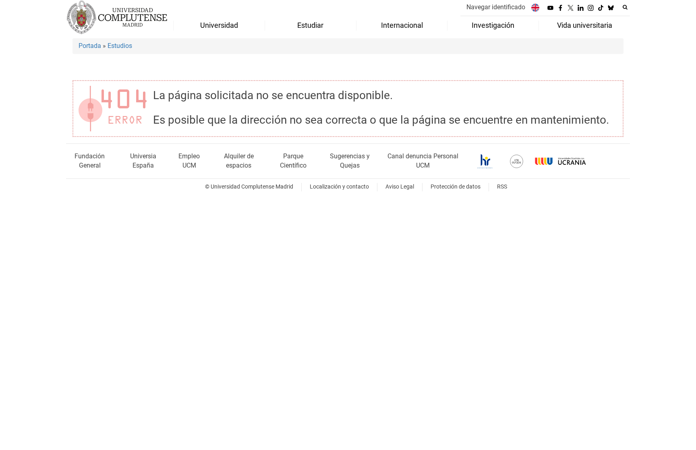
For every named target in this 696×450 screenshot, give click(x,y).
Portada (90, 46)
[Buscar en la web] (625, 7)
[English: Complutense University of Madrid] (535, 7)
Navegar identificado (495, 7)
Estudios (120, 46)
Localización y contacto (339, 186)
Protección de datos (456, 186)
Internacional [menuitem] (402, 25)
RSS (502, 186)
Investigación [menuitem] (493, 25)
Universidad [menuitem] (219, 25)
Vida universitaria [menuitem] (584, 25)
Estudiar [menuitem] (310, 25)
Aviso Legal (399, 186)
